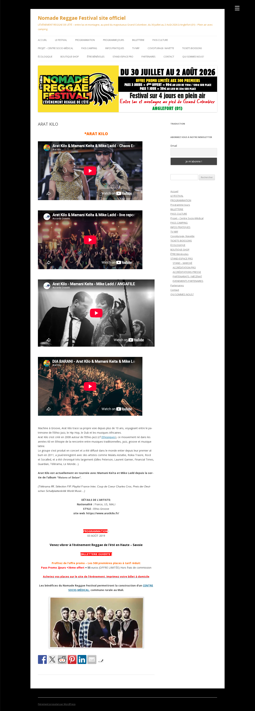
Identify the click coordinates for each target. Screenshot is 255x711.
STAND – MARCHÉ (182, 263)
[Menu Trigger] (237, 8)
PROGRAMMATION (85, 40)
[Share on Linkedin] (81, 659)
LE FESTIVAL (61, 40)
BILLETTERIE (138, 40)
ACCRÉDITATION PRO (184, 267)
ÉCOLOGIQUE (45, 56)
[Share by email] (91, 659)
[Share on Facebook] (42, 659)
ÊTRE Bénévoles (95, 56)
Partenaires (148, 56)
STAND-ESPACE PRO (123, 56)
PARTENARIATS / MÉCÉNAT (187, 276)
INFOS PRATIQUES (114, 48)
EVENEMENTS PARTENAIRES (188, 281)
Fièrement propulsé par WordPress (56, 704)
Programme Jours (113, 40)
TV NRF (135, 48)
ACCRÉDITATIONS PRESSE (187, 272)
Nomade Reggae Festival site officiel (82, 18)
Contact (169, 56)
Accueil (42, 40)
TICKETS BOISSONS (192, 48)
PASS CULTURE (160, 40)
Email (173, 145)
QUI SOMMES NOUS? (193, 56)
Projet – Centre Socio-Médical (55, 48)
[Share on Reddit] (62, 659)
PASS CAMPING (89, 48)
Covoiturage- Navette (161, 48)
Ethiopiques (108, 437)
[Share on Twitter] (52, 659)
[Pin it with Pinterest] (72, 659)
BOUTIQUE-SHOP (69, 56)
